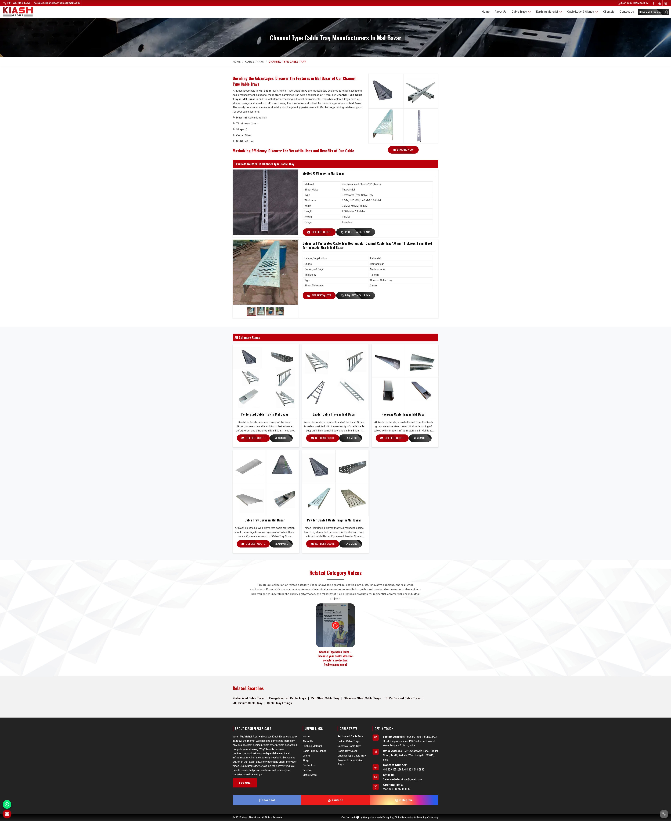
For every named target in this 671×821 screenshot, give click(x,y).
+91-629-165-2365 (393, 769)
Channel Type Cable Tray (352, 755)
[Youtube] (659, 3)
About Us (500, 11)
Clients (307, 755)
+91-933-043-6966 (18, 3)
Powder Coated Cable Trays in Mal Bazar (334, 520)
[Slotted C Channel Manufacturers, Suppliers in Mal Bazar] (265, 202)
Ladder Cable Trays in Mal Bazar (334, 414)
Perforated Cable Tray (350, 736)
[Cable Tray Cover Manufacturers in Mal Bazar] (266, 483)
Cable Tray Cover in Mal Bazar (265, 520)
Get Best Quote (321, 232)
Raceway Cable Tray (349, 746)
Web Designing (385, 817)
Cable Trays (520, 11)
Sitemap (307, 770)
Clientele (608, 11)
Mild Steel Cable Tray (325, 698)
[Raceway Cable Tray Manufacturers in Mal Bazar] (405, 377)
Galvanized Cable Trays (249, 698)
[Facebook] (653, 3)
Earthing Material (547, 11)
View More (245, 783)
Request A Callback (357, 232)
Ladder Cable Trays (349, 741)
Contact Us (627, 11)
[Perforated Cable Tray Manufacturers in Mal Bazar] (266, 377)
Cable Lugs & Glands (581, 11)
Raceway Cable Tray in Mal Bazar (404, 414)
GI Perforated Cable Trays (403, 698)
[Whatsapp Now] (7, 804)
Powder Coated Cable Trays (350, 762)
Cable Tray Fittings (279, 703)
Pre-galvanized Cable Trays (288, 698)
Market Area (310, 774)
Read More (281, 438)
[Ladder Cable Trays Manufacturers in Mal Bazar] (335, 377)
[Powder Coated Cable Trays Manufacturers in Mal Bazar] (335, 483)
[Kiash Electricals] (17, 11)
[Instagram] (666, 3)
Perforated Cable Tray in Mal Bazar (264, 414)
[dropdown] (529, 12)
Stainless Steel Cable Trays (362, 698)
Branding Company (427, 817)
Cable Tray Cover (347, 750)
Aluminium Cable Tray (248, 703)
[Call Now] (664, 814)
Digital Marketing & (405, 817)
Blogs (306, 760)
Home (485, 11)
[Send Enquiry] (7, 814)
